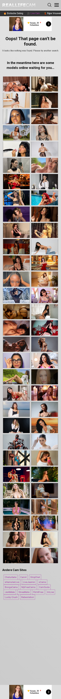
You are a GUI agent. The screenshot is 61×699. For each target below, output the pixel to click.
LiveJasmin (29, 582)
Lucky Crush (11, 597)
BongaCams (11, 587)
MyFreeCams (28, 587)
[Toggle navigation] (56, 5)
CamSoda (44, 587)
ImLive (50, 592)
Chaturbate (10, 577)
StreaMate (23, 592)
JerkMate (10, 592)
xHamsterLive (12, 582)
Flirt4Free (38, 592)
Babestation (27, 597)
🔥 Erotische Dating (13, 13)
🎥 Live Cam (33, 13)
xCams (42, 582)
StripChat (35, 577)
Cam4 (23, 577)
